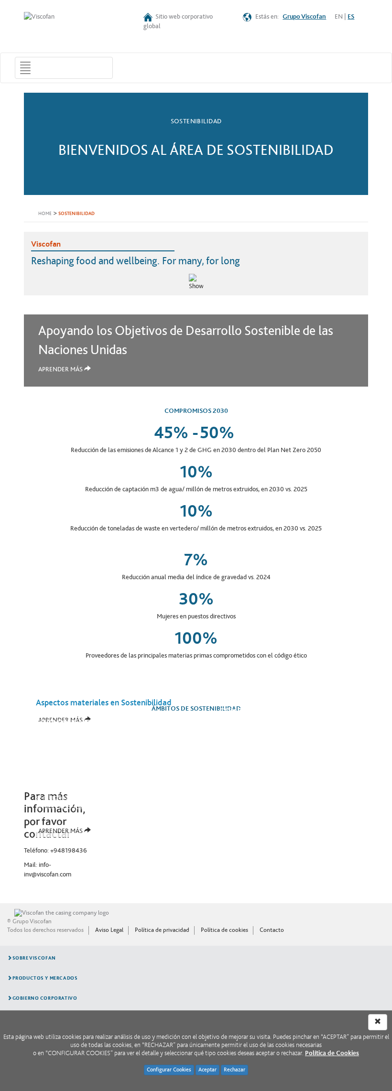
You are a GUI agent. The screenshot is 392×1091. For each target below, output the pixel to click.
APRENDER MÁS (61, 369)
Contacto (272, 930)
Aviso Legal (109, 930)
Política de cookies (224, 930)
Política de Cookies (332, 1053)
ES (351, 17)
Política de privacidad (162, 930)
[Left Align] (377, 1022)
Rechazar (234, 1070)
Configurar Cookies (169, 1070)
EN (339, 17)
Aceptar (207, 1070)
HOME (45, 213)
